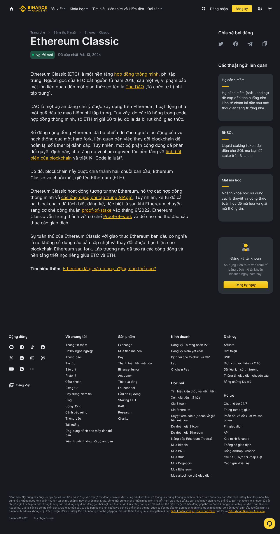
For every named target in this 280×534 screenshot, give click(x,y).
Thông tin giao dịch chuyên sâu (246, 375)
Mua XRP (177, 457)
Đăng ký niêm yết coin (187, 351)
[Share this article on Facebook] (235, 43)
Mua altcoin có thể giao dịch (191, 475)
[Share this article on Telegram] (250, 43)
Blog (68, 400)
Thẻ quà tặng (127, 381)
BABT (122, 406)
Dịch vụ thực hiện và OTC (242, 363)
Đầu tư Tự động (129, 394)
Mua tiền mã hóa (130, 351)
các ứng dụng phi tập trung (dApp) (97, 197)
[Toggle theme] (270, 8)
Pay (121, 357)
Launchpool (126, 388)
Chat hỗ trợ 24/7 (235, 403)
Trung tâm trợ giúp (237, 410)
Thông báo (73, 357)
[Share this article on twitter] (221, 43)
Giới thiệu (230, 351)
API (226, 432)
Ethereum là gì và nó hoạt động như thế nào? (109, 268)
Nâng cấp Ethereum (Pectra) (191, 438)
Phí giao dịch (233, 426)
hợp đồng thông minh (136, 74)
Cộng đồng (73, 406)
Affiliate (229, 345)
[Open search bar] (202, 9)
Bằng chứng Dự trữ (237, 381)
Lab (174, 363)
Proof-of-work (117, 216)
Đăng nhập (219, 9)
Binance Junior (128, 369)
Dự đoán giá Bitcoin (185, 426)
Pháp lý (70, 375)
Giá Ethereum (180, 410)
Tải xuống (72, 424)
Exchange (125, 345)
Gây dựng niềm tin (78, 394)
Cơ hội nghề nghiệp (79, 351)
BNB (227, 357)
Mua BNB (177, 451)
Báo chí (70, 369)
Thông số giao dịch (237, 445)
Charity (123, 418)
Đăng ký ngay (246, 285)
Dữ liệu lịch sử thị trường (241, 369)
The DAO (135, 86)
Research (124, 412)
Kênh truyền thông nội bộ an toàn (89, 441)
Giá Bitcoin (178, 403)
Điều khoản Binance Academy (246, 511)
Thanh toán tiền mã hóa (135, 363)
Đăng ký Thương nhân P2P (190, 345)
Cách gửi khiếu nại (237, 463)
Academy (125, 375)
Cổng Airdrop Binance (239, 451)
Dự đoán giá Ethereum (187, 432)
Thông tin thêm (76, 345)
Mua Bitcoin (179, 445)
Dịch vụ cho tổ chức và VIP (190, 357)
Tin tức (70, 363)
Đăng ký (242, 9)
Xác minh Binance (236, 438)
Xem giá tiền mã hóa (185, 397)
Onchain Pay (180, 369)
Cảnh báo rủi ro (76, 412)
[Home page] (33, 8)
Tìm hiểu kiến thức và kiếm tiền (193, 391)
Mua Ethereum (181, 469)
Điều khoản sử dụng (183, 511)
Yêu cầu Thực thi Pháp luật (243, 457)
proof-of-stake (97, 210)
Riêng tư (71, 388)
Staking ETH (127, 400)
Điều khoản (73, 381)
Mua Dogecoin (181, 463)
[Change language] (260, 9)
